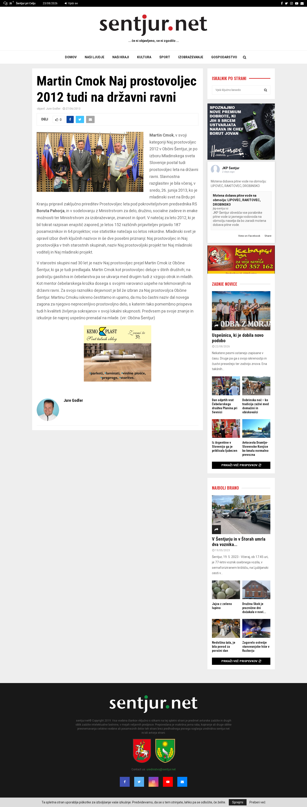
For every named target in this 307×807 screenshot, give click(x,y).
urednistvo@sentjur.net (161, 769)
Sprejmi (237, 802)
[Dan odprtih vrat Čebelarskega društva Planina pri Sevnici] (226, 385)
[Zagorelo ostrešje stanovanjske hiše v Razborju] (256, 628)
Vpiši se (72, 3)
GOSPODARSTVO (224, 57)
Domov (71, 57)
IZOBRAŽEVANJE (190, 57)
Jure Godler (53, 108)
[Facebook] (125, 782)
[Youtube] (168, 782)
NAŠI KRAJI (120, 57)
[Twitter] (139, 782)
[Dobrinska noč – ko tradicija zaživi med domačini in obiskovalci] (256, 385)
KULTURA (144, 57)
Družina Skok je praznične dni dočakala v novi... (254, 608)
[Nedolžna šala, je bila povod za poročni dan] (226, 628)
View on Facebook (249, 235)
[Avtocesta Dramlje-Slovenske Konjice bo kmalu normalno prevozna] (256, 428)
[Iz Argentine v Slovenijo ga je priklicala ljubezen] (226, 428)
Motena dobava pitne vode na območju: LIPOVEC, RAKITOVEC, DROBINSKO (237, 200)
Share (268, 235)
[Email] (182, 782)
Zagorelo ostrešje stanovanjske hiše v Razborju (255, 646)
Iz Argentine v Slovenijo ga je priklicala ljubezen (224, 446)
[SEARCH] (265, 89)
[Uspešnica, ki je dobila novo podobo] (241, 310)
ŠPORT (164, 57)
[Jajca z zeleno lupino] (226, 589)
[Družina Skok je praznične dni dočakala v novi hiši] (256, 589)
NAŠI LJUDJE (94, 57)
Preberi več (257, 802)
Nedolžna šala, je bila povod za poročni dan (223, 646)
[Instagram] (153, 782)
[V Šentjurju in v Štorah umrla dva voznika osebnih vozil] (241, 514)
